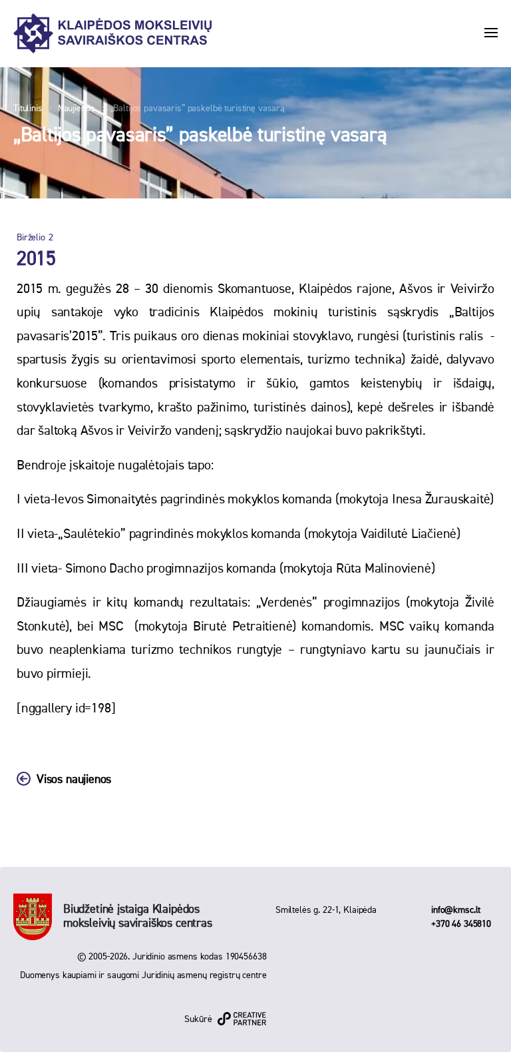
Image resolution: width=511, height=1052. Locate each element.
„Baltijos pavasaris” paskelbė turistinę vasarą (197, 108)
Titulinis (28, 108)
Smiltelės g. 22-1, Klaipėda (326, 910)
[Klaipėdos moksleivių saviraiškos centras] (112, 33)
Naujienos (76, 108)
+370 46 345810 (461, 924)
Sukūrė (198, 1019)
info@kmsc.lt (455, 910)
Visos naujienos (74, 780)
